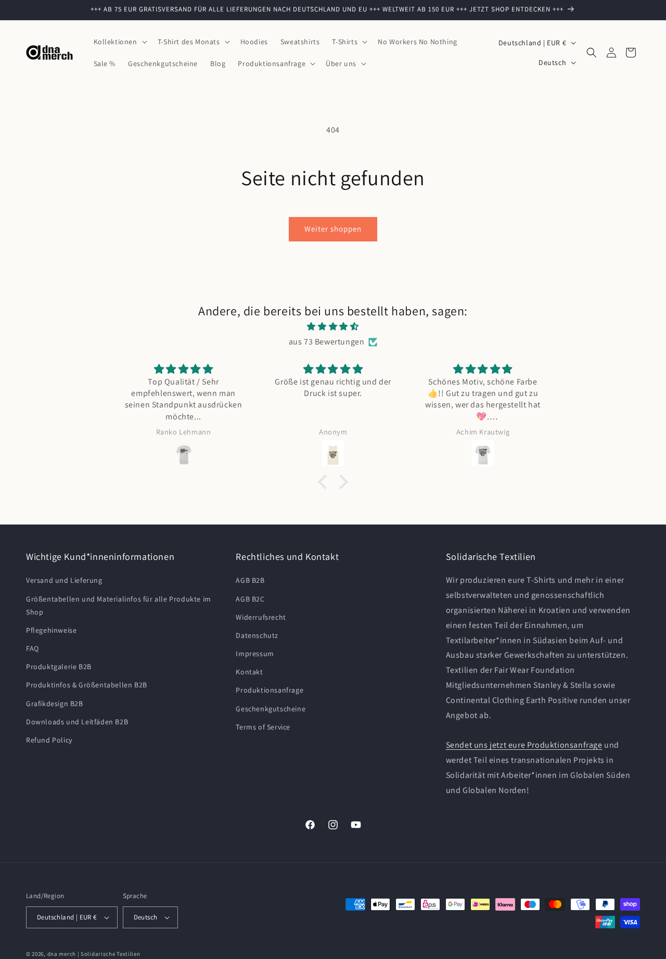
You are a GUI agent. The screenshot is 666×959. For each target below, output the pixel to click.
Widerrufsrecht (261, 617)
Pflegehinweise (51, 630)
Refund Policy (49, 740)
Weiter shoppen (333, 229)
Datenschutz (257, 635)
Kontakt (249, 671)
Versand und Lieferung (64, 580)
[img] (333, 327)
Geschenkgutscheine (270, 708)
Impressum (255, 653)
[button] (119, 42)
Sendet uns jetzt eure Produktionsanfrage (524, 744)
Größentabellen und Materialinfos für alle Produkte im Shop (118, 605)
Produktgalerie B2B (59, 666)
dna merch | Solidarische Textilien (93, 953)
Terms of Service (263, 727)
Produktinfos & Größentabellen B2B (86, 684)
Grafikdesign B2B (54, 703)
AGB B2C (250, 598)
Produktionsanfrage (269, 690)
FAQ (32, 648)
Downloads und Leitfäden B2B (77, 721)
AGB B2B (250, 580)
